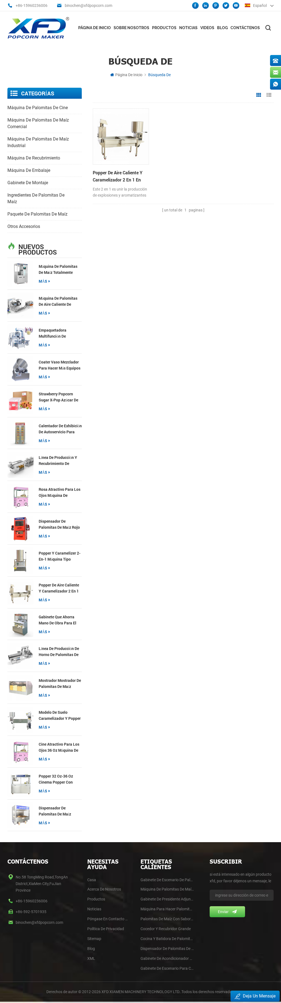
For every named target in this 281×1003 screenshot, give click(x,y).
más (43, 281)
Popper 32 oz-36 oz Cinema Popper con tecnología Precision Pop (57, 779)
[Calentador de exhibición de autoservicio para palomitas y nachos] (20, 433)
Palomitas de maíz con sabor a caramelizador (167, 919)
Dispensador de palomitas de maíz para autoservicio (167, 948)
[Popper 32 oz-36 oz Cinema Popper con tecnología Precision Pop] (20, 783)
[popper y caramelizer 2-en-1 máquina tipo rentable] (20, 560)
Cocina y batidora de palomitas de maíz (167, 938)
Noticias (188, 28)
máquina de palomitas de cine (37, 107)
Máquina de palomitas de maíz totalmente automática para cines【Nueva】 (58, 269)
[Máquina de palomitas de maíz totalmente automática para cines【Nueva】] (20, 274)
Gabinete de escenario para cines (167, 968)
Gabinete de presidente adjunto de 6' (167, 899)
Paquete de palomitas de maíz (37, 214)
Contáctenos (245, 28)
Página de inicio (94, 28)
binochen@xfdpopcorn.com (88, 5)
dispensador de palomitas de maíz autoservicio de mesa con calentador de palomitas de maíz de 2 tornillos (59, 811)
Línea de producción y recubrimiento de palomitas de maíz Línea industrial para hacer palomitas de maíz (60, 461)
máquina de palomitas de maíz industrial (38, 142)
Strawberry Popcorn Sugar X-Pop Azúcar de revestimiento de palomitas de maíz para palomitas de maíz (59, 397)
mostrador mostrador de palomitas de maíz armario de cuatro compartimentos (60, 684)
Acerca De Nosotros (104, 889)
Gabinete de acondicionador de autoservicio (167, 958)
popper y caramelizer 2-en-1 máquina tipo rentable (59, 556)
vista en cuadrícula (259, 95)
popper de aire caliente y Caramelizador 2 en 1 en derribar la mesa (59, 588)
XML (91, 958)
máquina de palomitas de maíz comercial (38, 123)
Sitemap (94, 938)
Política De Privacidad (105, 929)
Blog (222, 28)
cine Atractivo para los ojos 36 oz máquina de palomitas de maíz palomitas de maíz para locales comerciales (59, 747)
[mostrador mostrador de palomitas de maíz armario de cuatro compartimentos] (20, 688)
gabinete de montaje (27, 182)
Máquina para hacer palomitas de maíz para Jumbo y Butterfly (167, 909)
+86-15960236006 (31, 5)
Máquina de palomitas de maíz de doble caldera (167, 889)
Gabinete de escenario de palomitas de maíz (167, 880)
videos (207, 28)
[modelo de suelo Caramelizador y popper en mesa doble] (20, 720)
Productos (164, 28)
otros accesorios (23, 226)
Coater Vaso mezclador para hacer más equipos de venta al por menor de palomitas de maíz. (59, 365)
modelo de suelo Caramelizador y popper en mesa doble (60, 715)
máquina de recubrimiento (33, 158)
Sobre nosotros (131, 28)
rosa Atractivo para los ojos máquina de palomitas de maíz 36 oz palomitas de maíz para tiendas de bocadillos (60, 492)
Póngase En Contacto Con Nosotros (108, 919)
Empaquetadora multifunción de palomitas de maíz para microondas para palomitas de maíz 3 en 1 (59, 333)
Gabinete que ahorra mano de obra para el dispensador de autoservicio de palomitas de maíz (57, 620)
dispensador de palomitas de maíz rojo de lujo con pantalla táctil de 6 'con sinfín (59, 524)
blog (91, 948)
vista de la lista (269, 95)
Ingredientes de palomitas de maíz (35, 198)
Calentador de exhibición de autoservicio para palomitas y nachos (60, 429)
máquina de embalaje (28, 170)
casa (91, 880)
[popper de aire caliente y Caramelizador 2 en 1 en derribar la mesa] (20, 592)
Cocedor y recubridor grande (165, 929)
